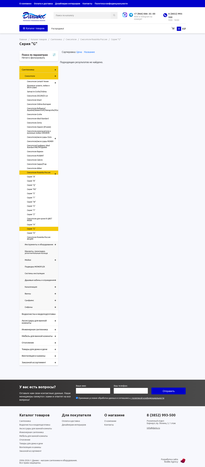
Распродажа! (57, 28)
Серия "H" (31, 225)
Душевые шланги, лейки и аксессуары (38, 86)
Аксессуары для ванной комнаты (39, 321)
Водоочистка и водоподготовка (39, 314)
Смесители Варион (35, 151)
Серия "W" (31, 202)
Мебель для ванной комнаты (39, 336)
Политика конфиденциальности (111, 3)
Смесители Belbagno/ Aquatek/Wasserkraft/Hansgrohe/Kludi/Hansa (42, 109)
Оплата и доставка (43, 3)
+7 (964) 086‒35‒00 (144, 13)
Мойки (40, 260)
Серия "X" (31, 206)
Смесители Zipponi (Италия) (39, 127)
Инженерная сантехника (39, 329)
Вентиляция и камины (39, 356)
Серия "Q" (31, 185)
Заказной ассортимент (39, 362)
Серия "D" (31, 233)
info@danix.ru (153, 428)
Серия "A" (31, 177)
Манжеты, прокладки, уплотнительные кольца (36, 252)
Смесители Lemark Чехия (41, 82)
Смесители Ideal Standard (38, 119)
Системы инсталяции (35, 273)
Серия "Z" (31, 214)
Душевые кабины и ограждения (40, 280)
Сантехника (39, 69)
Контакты (87, 3)
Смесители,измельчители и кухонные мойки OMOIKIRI (39, 132)
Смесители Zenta (34, 123)
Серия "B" (31, 181)
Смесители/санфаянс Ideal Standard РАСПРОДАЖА (38, 146)
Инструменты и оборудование (40, 244)
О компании (25, 3)
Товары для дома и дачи (39, 349)
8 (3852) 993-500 (161, 415)
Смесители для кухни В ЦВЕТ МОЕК (39, 219)
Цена (79, 52)
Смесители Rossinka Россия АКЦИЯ (38, 238)
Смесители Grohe (34, 114)
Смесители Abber (34, 168)
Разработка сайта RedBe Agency (169, 460)
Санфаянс (40, 300)
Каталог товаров (34, 28)
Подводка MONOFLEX (35, 267)
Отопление (39, 342)
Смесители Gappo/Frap (37, 164)
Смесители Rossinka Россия (41, 173)
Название (89, 52)
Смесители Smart (34, 100)
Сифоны (40, 307)
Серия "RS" (31, 189)
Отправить (169, 391)
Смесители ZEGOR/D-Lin (37, 96)
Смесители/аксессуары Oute (41, 137)
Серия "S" (31, 193)
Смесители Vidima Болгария (39, 104)
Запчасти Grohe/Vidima (37, 92)
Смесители (40, 76)
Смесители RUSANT (35, 156)
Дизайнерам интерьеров (67, 3)
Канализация (40, 286)
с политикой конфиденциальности (147, 398)
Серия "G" (31, 229)
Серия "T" (31, 198)
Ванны (40, 293)
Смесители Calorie (35, 160)
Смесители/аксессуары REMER (40, 141)
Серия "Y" (31, 210)
